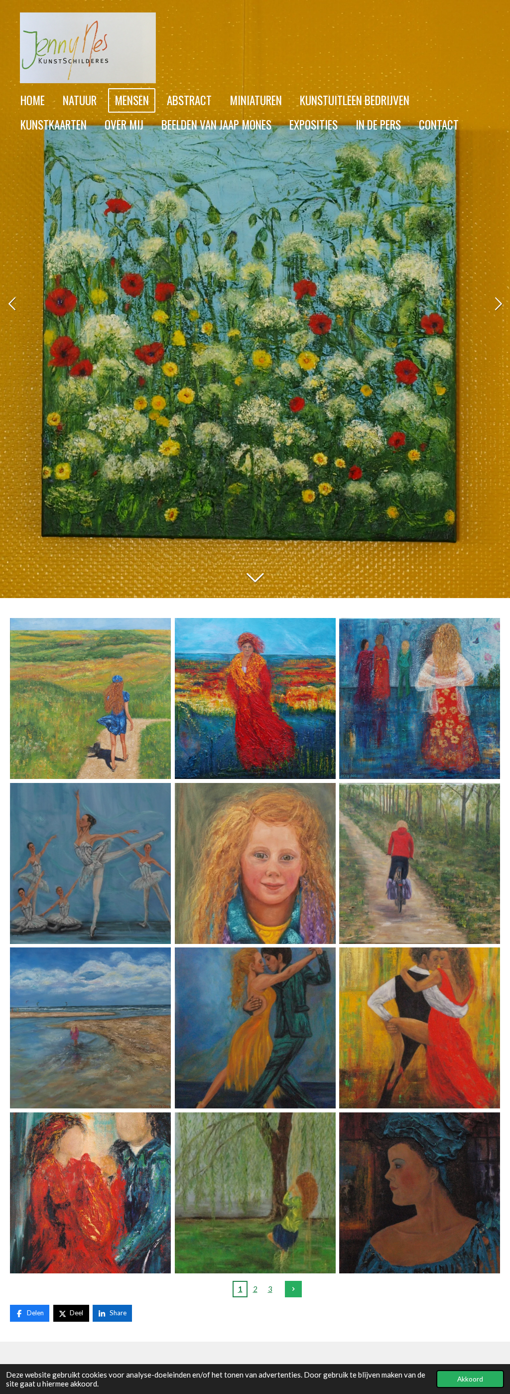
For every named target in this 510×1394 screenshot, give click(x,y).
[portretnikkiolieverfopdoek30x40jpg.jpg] (255, 863)
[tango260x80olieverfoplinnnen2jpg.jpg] (255, 1027)
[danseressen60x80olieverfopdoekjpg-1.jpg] (90, 863)
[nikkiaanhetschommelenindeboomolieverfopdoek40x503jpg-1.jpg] (255, 1192)
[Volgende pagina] (293, 1289)
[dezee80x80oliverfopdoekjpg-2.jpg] (90, 1027)
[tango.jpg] (419, 1027)
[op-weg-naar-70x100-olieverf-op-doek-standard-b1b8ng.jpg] (90, 698)
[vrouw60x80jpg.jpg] (419, 1192)
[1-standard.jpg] (419, 863)
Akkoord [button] (470, 1379)
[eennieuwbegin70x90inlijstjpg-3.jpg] (90, 1192)
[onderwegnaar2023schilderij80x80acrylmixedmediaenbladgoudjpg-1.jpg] (419, 698)
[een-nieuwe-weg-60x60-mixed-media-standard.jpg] (255, 698)
